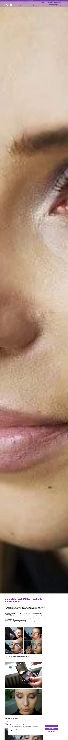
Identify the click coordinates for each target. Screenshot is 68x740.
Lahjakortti (60, 2)
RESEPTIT (37, 595)
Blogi (46, 2)
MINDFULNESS (27, 595)
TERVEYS (22, 6)
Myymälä (42, 2)
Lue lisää (11, 730)
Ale (41, 6)
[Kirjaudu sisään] (60, 5)
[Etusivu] (8, 5)
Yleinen (51, 595)
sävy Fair (24, 612)
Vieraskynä (46, 595)
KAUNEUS (29, 6)
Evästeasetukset (51, 731)
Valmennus (55, 2)
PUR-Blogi (32, 595)
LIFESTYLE (35, 6)
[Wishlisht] (59, 5)
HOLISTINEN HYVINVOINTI (9, 595)
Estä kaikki (51, 728)
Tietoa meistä (50, 2)
